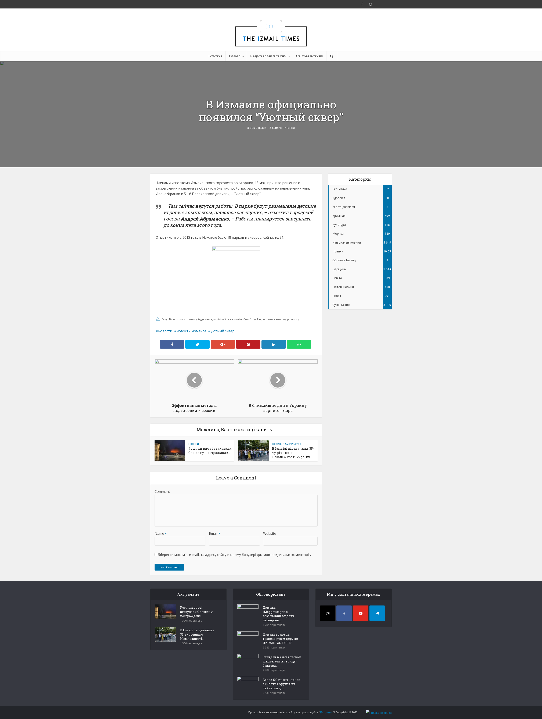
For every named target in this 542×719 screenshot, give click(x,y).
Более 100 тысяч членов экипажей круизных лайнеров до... (281, 684)
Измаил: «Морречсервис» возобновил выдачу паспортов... (278, 613)
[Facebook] (344, 613)
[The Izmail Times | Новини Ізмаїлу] (271, 38)
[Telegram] (377, 613)
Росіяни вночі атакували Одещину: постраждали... (210, 450)
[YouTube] (360, 613)
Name (161, 533)
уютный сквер (222, 331)
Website (269, 533)
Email (214, 533)
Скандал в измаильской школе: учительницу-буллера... (282, 661)
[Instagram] (327, 613)
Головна (215, 56)
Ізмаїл (235, 56)
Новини (193, 444)
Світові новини (309, 56)
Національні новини (268, 56)
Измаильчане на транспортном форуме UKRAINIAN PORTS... (280, 638)
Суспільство (293, 444)
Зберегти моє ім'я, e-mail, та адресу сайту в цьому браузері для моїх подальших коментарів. (234, 554)
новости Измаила (191, 331)
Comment (162, 491)
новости (165, 331)
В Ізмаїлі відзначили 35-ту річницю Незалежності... (197, 634)
